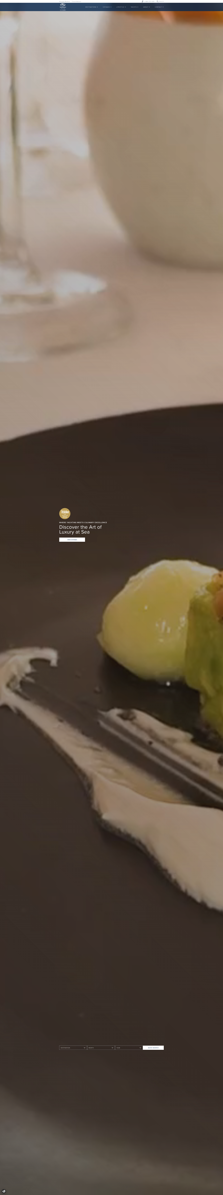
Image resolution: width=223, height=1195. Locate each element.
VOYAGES (106, 7)
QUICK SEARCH (153, 1048)
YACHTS (134, 7)
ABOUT (145, 7)
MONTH (91, 1048)
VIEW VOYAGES (72, 540)
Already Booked (64, 1)
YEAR (118, 1048)
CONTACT (158, 7)
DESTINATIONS (90, 7)
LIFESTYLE (120, 7)
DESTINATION (65, 1048)
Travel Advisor (76, 1)
